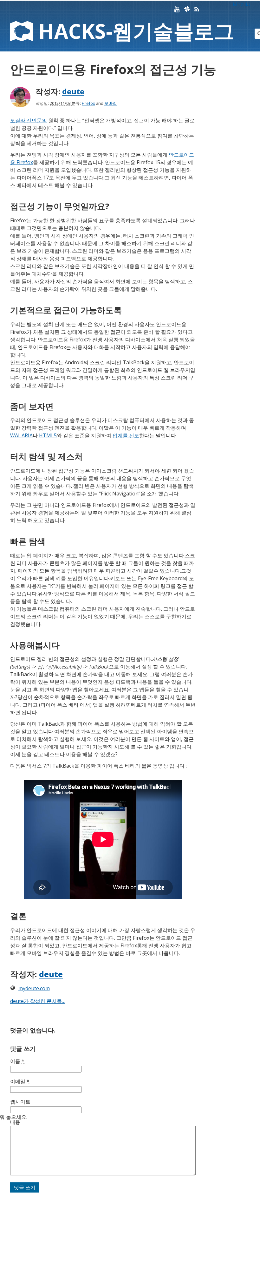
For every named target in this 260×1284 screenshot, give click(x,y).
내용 (15, 1122)
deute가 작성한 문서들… (37, 1001)
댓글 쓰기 (25, 1187)
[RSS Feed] (196, 9)
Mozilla (241, 4)
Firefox (88, 103)
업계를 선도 (126, 435)
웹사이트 (20, 1101)
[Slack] (187, 9)
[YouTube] (176, 9)
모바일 (110, 103)
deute (73, 91)
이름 (17, 1061)
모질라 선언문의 (28, 120)
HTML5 (48, 435)
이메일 (19, 1081)
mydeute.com (34, 988)
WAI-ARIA (21, 435)
